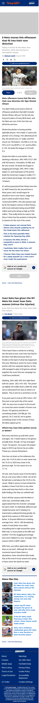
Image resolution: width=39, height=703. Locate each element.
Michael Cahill (9, 56)
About (4, 656)
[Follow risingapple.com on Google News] (33, 267)
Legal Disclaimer (8, 675)
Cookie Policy (24, 671)
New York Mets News (15, 283)
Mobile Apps (7, 664)
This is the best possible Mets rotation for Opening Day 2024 (17, 235)
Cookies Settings (26, 682)
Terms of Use (7, 671)
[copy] (14, 59)
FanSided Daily (25, 664)
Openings (23, 656)
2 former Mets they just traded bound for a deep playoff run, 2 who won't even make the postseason (20, 256)
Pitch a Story (7, 668)
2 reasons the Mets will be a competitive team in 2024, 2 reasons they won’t (19, 242)
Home (4, 283)
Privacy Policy (24, 668)
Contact (5, 660)
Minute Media (12, 687)
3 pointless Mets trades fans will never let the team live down (18, 249)
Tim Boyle (8, 314)
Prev (8, 93)
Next (31, 93)
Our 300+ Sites (25, 660)
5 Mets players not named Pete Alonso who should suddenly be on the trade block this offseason (19, 227)
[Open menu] (3, 3)
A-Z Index (6, 682)
